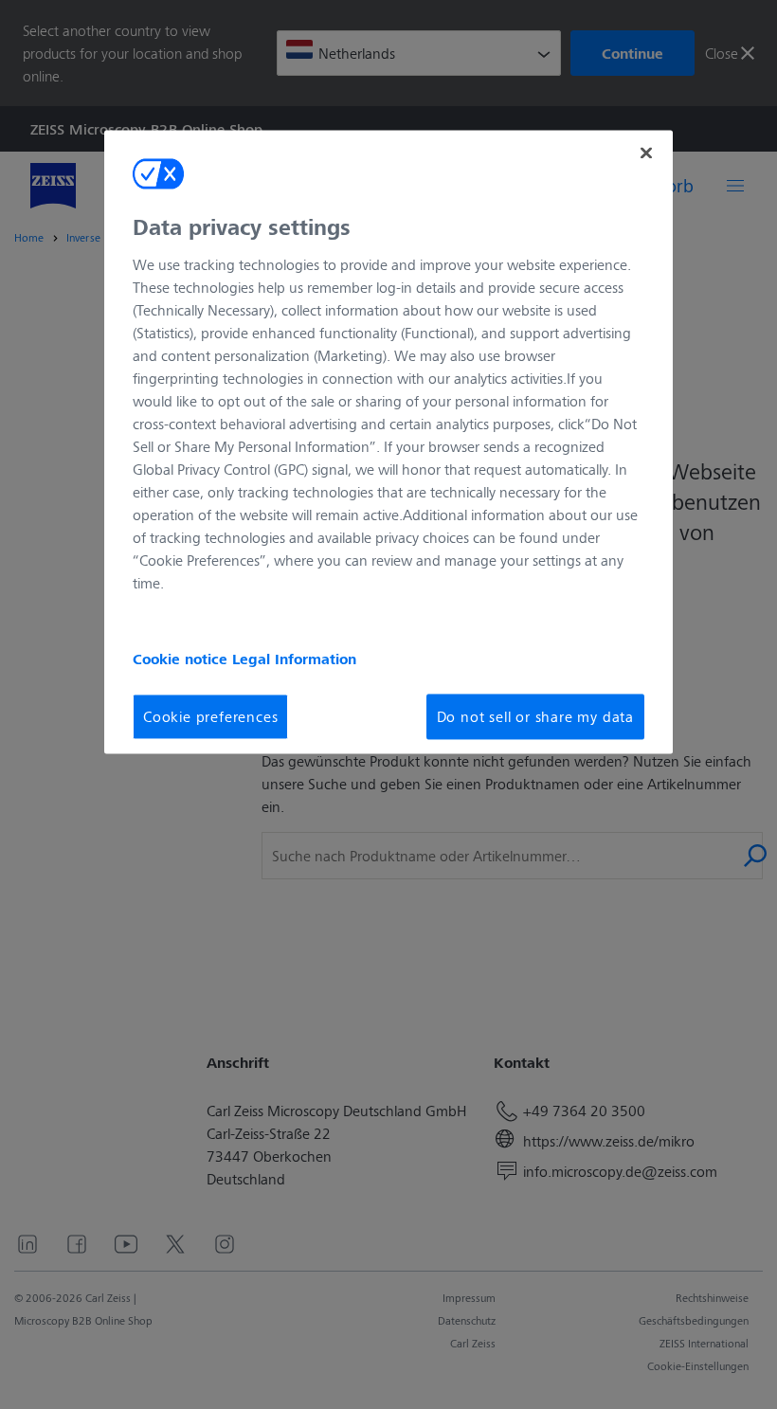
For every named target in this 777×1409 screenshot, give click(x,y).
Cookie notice (182, 658)
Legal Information (294, 658)
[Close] (646, 153)
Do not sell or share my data (535, 716)
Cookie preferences (210, 716)
